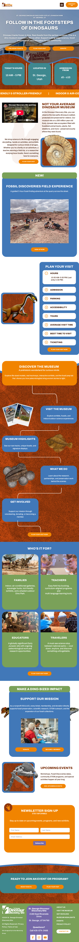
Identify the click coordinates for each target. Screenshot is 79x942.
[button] (62, 5)
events (60, 921)
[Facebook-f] (32, 937)
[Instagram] (39, 937)
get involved (63, 914)
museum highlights (66, 917)
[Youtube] (45, 937)
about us (61, 907)
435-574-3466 (41, 930)
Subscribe (39, 843)
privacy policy (64, 924)
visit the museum (65, 910)
